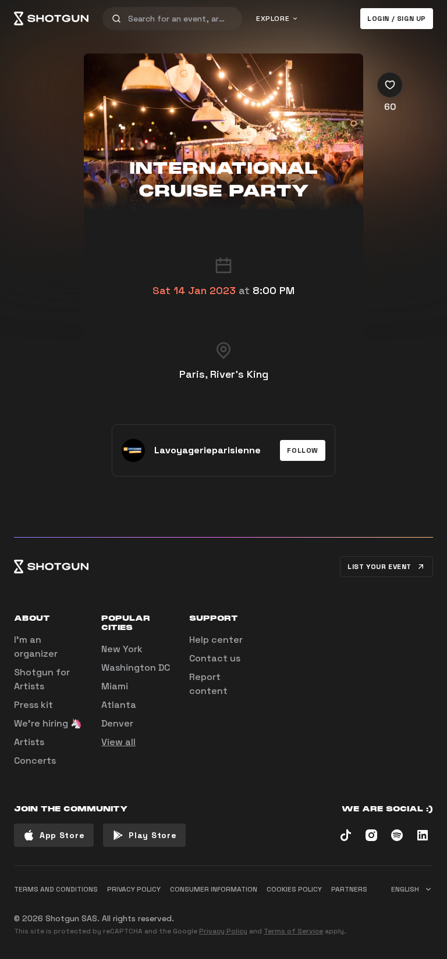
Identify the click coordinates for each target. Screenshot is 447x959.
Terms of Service (293, 931)
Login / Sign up (396, 18)
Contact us (214, 658)
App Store (62, 835)
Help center (216, 640)
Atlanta (118, 705)
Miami (114, 686)
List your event (379, 566)
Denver (117, 723)
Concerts (35, 760)
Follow (302, 450)
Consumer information (213, 889)
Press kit (33, 705)
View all (118, 742)
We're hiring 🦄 (48, 723)
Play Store (152, 835)
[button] (302, 450)
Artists (29, 742)
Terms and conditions (56, 889)
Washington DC (135, 667)
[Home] (51, 19)
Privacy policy (134, 889)
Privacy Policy (223, 931)
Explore (272, 18)
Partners (349, 889)
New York (122, 649)
